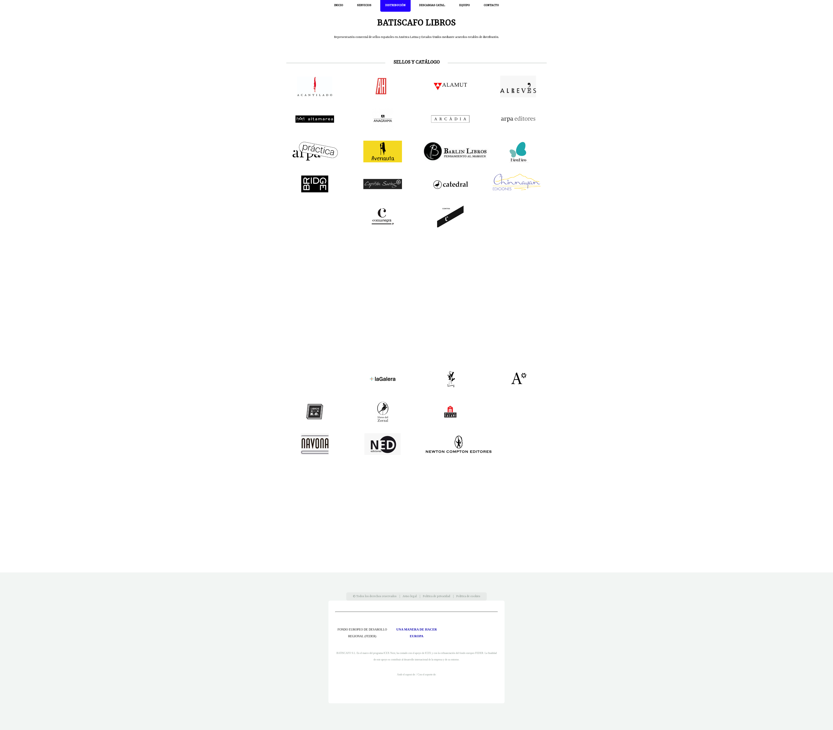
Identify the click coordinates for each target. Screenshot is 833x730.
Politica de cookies (468, 596)
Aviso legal (410, 596)
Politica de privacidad (436, 596)
